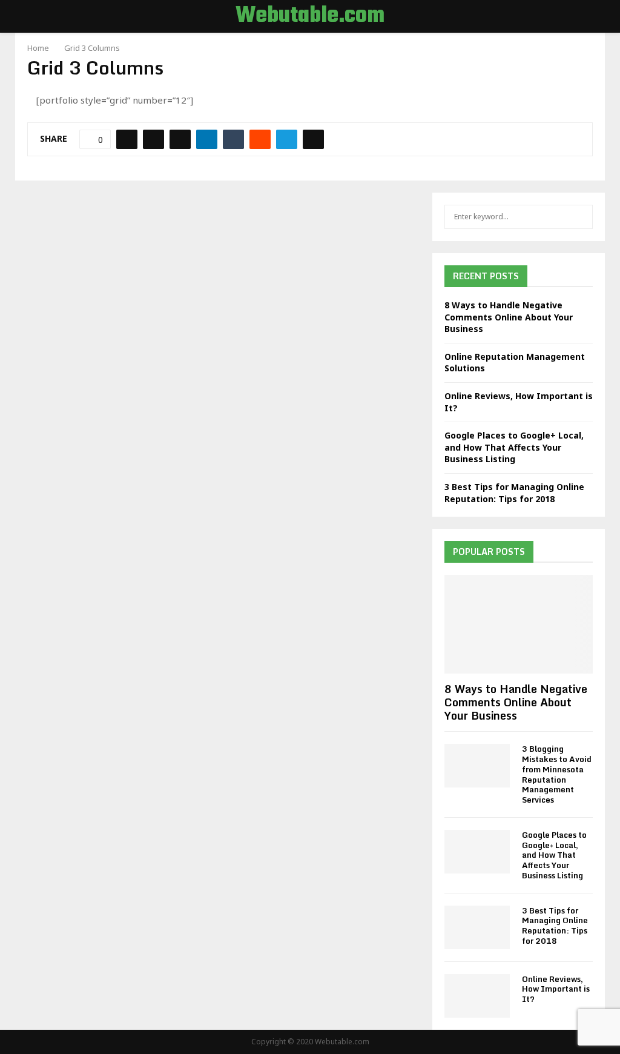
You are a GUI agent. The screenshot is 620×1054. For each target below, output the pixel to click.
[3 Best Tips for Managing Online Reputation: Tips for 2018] (477, 927)
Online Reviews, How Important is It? (556, 989)
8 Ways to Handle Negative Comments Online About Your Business (508, 316)
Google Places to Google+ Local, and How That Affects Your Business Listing (514, 447)
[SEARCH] (580, 217)
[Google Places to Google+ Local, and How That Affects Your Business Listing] (477, 851)
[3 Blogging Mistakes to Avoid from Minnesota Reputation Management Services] (477, 765)
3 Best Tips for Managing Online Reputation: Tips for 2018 (514, 493)
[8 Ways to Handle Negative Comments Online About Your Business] (518, 624)
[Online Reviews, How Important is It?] (477, 996)
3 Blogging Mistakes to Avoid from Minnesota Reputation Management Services (557, 774)
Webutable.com (310, 16)
